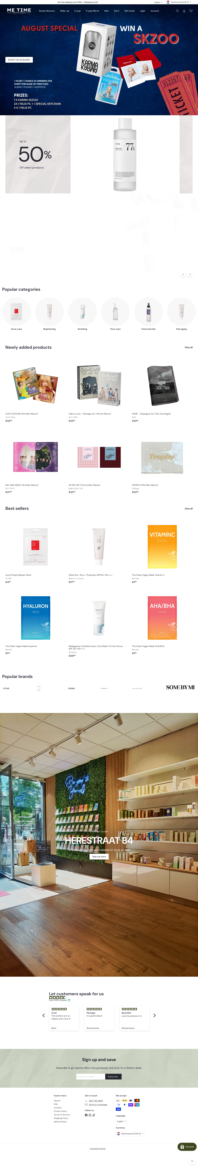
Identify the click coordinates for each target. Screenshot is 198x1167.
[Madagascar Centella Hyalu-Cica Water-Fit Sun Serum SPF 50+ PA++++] (99, 624)
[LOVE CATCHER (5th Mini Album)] (35, 390)
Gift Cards (129, 10)
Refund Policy (60, 1121)
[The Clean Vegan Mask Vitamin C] (162, 551)
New (106, 10)
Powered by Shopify (98, 1148)
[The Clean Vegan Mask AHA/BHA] (162, 623)
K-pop (77, 10)
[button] (44, 1015)
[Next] (190, 274)
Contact (58, 1107)
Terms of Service (62, 1114)
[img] (100, 997)
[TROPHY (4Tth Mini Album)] (162, 461)
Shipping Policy (61, 1118)
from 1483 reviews (58, 1000)
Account (155, 10)
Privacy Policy (60, 1111)
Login (142, 10)
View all (189, 347)
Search (57, 1100)
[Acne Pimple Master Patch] (35, 551)
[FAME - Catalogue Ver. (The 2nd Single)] (162, 390)
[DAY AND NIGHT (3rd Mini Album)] (35, 461)
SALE (116, 10)
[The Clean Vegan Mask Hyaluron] (35, 623)
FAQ (56, 1104)
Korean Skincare (47, 10)
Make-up (64, 10)
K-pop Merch (92, 10)
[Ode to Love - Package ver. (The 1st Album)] (99, 390)
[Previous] (183, 274)
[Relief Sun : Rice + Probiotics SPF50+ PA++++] (99, 551)
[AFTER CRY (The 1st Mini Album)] (99, 461)
